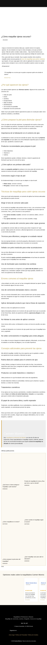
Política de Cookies (33, 635)
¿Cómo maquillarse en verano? (11, 521)
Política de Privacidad (21, 635)
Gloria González (30, 583)
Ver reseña (27, 599)
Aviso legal (12, 635)
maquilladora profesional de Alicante (16, 437)
